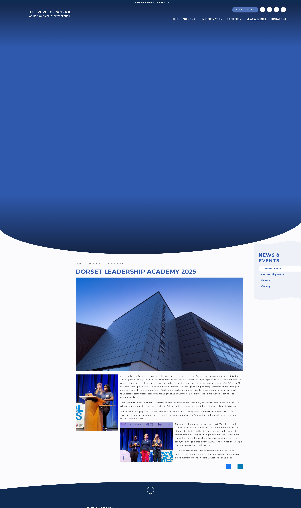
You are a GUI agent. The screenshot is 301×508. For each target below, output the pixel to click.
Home (79, 263)
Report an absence (245, 10)
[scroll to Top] (150, 490)
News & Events (94, 263)
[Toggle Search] (276, 9)
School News (115, 263)
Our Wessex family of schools (150, 2)
